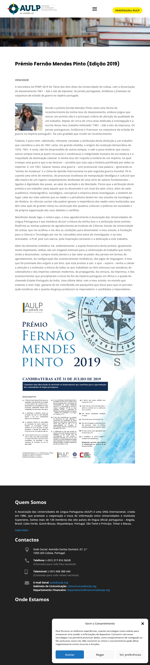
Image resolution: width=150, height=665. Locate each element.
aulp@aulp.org (59, 582)
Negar (100, 654)
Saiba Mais (21, 530)
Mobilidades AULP (127, 10)
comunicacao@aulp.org (82, 586)
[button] (143, 623)
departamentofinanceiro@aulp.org (88, 590)
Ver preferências (130, 654)
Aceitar (69, 654)
